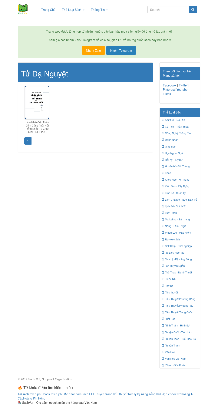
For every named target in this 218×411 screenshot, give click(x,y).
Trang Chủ (50, 9)
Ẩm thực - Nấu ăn (174, 120)
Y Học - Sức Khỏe (174, 365)
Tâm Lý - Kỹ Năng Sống (178, 259)
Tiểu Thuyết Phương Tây (178, 305)
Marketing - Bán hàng (177, 219)
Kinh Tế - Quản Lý (175, 193)
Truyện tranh (103, 394)
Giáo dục (169, 146)
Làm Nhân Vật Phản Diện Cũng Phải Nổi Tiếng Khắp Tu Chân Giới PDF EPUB (37, 127)
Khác (167, 173)
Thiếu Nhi (170, 279)
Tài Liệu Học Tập (174, 252)
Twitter (183, 85)
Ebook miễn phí (52, 394)
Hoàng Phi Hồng (34, 398)
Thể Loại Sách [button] (72, 9)
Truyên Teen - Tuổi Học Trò (180, 339)
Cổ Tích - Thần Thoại (176, 126)
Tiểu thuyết (171, 292)
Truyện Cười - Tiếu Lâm (178, 332)
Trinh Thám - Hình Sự (176, 325)
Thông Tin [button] (98, 9)
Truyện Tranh (172, 345)
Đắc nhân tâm (72, 394)
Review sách (172, 239)
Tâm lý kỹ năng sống (141, 394)
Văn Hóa (169, 352)
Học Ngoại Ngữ (173, 153)
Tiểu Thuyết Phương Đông (179, 299)
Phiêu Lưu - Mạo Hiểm (177, 232)
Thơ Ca (169, 285)
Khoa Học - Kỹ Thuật (176, 179)
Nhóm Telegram (121, 50)
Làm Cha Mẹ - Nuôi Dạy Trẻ (180, 199)
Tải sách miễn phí (30, 394)
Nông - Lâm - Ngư (175, 226)
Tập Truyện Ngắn (174, 265)
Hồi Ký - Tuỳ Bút (173, 159)
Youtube (182, 89)
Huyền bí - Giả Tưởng (177, 166)
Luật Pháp (170, 212)
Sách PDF (88, 394)
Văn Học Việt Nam (175, 358)
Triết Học (169, 318)
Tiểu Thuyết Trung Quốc (178, 312)
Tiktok (167, 94)
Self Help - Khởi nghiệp (178, 246)
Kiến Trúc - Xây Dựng (176, 186)
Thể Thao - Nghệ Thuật (178, 272)
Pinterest (169, 89)
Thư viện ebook (165, 394)
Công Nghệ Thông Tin (177, 133)
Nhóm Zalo (93, 50)
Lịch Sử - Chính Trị (175, 206)
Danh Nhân (171, 139)
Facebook (169, 85)
